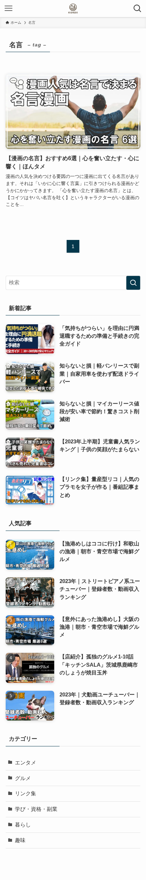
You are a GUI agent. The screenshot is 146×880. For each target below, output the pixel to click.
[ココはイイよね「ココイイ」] (73, 8)
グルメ (23, 778)
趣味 (20, 840)
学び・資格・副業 (36, 809)
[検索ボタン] (137, 8)
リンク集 (25, 793)
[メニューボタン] (8, 8)
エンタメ (25, 763)
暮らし (23, 825)
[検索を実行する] (133, 283)
